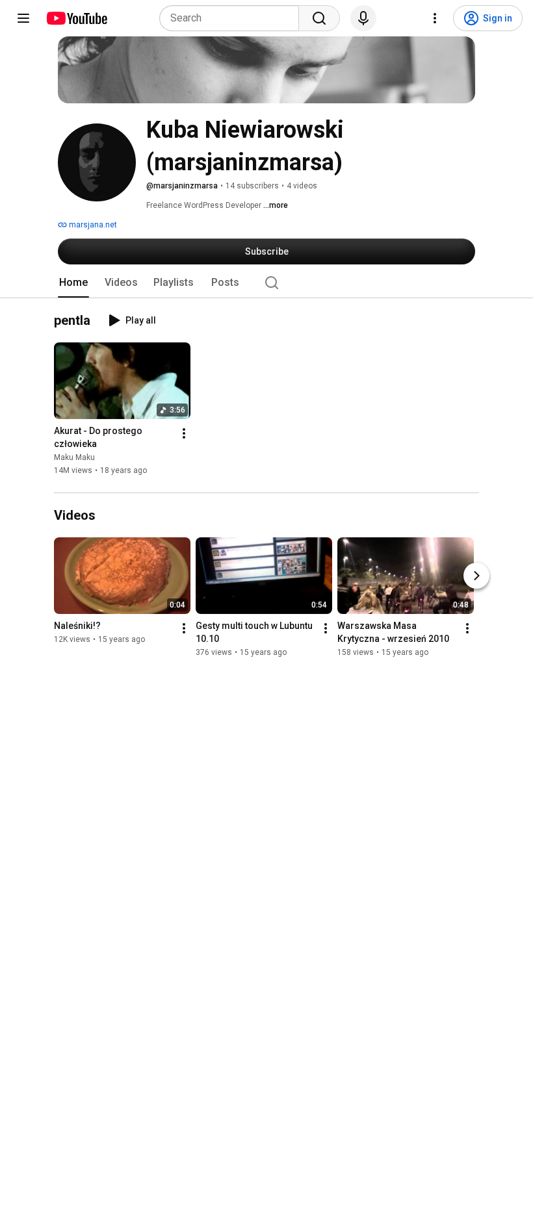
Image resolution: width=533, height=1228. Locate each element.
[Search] (319, 18)
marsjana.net (92, 224)
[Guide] (23, 18)
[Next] (476, 576)
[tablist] (266, 282)
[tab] (73, 282)
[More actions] (184, 434)
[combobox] (233, 18)
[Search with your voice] (363, 18)
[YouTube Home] (76, 18)
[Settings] (435, 18)
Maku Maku (74, 458)
